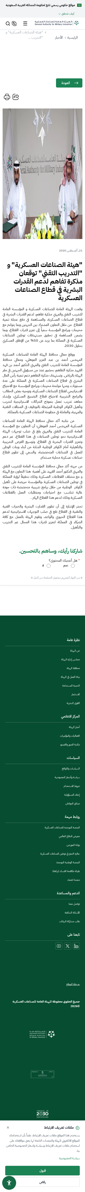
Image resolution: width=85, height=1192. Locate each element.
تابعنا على (73, 934)
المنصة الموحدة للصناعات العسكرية (62, 827)
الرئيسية (72, 37)
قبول (42, 1170)
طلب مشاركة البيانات (69, 921)
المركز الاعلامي (70, 716)
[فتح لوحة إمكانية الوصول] (9, 1183)
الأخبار (59, 37)
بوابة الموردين (73, 845)
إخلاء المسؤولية (72, 795)
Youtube (58, 946)
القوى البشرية (73, 703)
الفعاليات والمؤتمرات (70, 736)
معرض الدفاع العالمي (69, 836)
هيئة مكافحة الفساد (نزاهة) (66, 871)
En (14, 23)
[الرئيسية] (57, 25)
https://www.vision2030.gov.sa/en (42, 1114)
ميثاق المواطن (72, 803)
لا (43, 565)
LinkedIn (76, 946)
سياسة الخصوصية (69, 1158)
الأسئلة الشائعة (72, 913)
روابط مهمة (72, 816)
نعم (65, 565)
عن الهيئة (75, 651)
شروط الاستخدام (72, 786)
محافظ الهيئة (73, 668)
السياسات (73, 757)
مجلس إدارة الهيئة (70, 659)
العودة (65, 83)
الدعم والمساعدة (68, 893)
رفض (42, 1182)
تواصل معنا (74, 904)
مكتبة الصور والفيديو (70, 745)
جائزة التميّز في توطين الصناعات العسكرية (60, 854)
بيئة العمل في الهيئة (70, 677)
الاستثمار (75, 694)
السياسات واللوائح (71, 769)
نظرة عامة (73, 640)
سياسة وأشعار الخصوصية (67, 777)
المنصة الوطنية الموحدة (68, 862)
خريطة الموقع (73, 984)
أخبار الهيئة (74, 727)
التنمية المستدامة (71, 686)
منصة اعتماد (73, 880)
